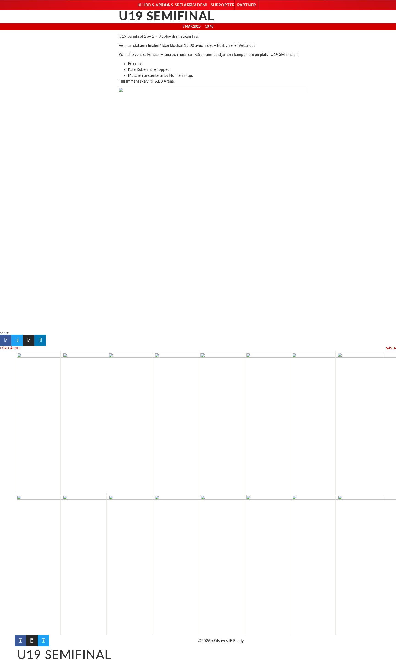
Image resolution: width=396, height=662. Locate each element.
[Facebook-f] (20, 640)
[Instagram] (32, 640)
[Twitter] (43, 640)
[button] (149, 5)
